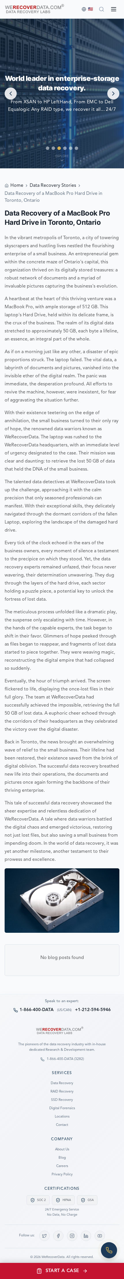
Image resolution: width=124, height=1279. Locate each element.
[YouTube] (100, 1236)
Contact (62, 1125)
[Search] (101, 9)
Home (16, 185)
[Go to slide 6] (76, 148)
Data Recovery (62, 1083)
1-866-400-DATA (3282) (65, 1059)
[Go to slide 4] (65, 148)
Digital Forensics (62, 1108)
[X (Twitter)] (44, 1236)
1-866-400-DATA (37, 1010)
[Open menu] (113, 9)
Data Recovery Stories (53, 185)
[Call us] (109, 1250)
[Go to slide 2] (53, 148)
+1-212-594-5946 (93, 1010)
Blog (62, 1158)
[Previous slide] (11, 93)
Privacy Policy (62, 1174)
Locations (62, 1116)
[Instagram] (72, 1236)
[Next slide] (113, 93)
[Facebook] (58, 1236)
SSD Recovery (62, 1100)
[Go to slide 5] (70, 148)
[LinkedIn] (86, 1236)
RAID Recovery (62, 1091)
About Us (62, 1149)
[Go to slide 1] (47, 148)
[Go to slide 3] (59, 148)
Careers (62, 1166)
